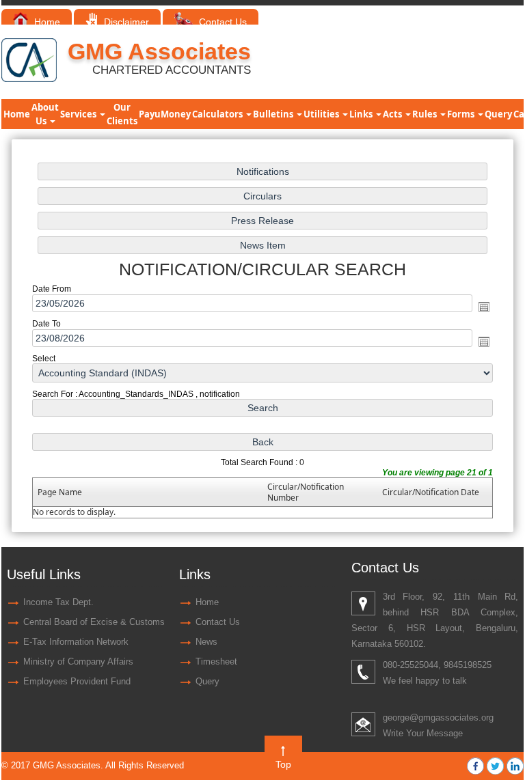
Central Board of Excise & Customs (94, 622)
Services (79, 114)
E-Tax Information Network (76, 642)
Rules (425, 114)
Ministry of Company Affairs (78, 661)
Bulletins (274, 114)
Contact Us (221, 21)
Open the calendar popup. (484, 306)
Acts (393, 114)
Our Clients (122, 114)
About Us (45, 114)
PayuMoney (165, 114)
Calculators (218, 114)
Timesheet (216, 661)
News (206, 642)
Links (362, 114)
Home (45, 21)
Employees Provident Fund (77, 681)
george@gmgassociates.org (438, 717)
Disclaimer (125, 21)
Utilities (322, 114)
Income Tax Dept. (58, 602)
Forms (461, 114)
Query (498, 114)
